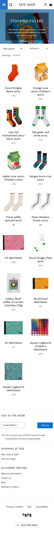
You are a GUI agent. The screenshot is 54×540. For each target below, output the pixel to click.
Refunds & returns (10, 487)
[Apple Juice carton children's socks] (13, 161)
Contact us (6, 478)
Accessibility (42, 506)
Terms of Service (28, 438)
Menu (4, 4)
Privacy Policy (11, 438)
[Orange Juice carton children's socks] (40, 73)
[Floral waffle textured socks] (13, 202)
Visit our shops (8, 459)
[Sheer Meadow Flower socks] (40, 202)
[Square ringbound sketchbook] (13, 372)
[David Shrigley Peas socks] (40, 243)
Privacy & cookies (14, 506)
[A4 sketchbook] (13, 243)
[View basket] (51, 5)
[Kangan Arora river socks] (40, 161)
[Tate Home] (27, 515)
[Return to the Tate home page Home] (27, 5)
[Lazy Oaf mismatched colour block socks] (13, 117)
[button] (10, 5)
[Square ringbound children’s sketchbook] (40, 328)
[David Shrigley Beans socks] (13, 73)
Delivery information (11, 473)
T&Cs (29, 506)
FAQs (3, 482)
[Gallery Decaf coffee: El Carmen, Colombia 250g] (13, 284)
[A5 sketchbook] (13, 328)
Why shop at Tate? (10, 454)
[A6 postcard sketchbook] (40, 284)
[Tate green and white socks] (40, 117)
